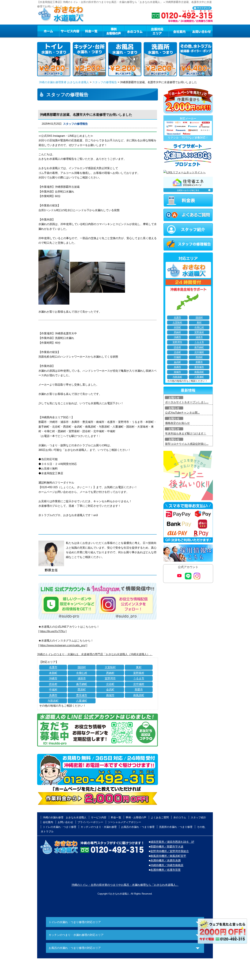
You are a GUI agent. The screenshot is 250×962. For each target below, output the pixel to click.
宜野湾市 (110, 678)
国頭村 (82, 667)
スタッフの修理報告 (104, 82)
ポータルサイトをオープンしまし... (186, 402)
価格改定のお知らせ (177, 423)
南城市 (110, 695)
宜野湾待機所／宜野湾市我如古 (169, 851)
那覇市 (139, 689)
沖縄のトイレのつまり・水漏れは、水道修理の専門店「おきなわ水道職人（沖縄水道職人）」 (94, 654)
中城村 (53, 689)
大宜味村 (110, 667)
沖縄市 (53, 678)
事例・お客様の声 (114, 31)
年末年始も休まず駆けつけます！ (185, 433)
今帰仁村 (81, 672)
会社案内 (180, 31)
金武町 (110, 689)
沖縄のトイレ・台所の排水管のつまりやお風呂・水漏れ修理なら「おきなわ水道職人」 (125, 884)
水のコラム (136, 31)
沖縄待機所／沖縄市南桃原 (166, 865)
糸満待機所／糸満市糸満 (165, 860)
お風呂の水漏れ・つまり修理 (137, 826)
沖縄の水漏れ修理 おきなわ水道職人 (64, 817)
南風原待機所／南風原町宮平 (168, 855)
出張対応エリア (158, 31)
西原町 (82, 689)
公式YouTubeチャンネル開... (182, 412)
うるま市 (138, 678)
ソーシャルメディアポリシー (124, 822)
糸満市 (53, 695)
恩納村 (110, 672)
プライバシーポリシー (90, 822)
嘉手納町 (81, 684)
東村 (138, 667)
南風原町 (138, 695)
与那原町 (53, 700)
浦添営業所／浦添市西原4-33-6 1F (172, 841)
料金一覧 (92, 31)
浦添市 (82, 678)
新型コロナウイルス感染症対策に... (186, 443)
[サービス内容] (63, 31)
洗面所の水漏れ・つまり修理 (175, 826)
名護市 (53, 667)
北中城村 (138, 684)
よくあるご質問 (160, 817)
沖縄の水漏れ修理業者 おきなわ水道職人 (64, 82)
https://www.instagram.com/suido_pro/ (63, 645)
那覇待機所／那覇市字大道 (166, 846)
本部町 (53, 672)
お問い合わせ (202, 31)
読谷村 (53, 684)
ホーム (48, 31)
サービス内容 (70, 31)
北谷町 (110, 684)
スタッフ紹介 (198, 817)
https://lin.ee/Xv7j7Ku (52, 631)
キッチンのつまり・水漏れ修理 (99, 826)
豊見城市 (81, 695)
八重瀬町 (81, 700)
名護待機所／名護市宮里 (165, 869)
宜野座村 (138, 672)
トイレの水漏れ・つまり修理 (59, 826)
